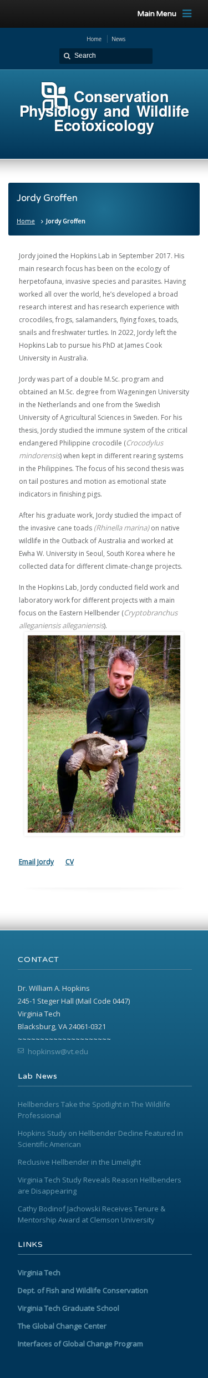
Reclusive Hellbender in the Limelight (79, 1162)
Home (26, 221)
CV (69, 861)
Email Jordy (36, 861)
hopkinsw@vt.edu (58, 1051)
